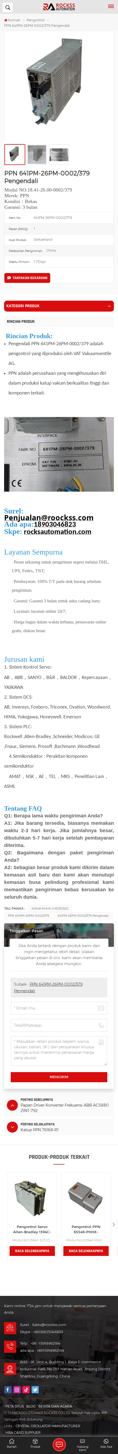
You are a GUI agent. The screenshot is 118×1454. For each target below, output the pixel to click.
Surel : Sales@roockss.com (43, 1324)
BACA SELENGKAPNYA (32, 1251)
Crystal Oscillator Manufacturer (48, 1426)
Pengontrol (35, 20)
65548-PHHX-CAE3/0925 (50, 908)
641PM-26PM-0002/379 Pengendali (83, 916)
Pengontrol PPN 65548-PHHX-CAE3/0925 (86, 1230)
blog (31, 1406)
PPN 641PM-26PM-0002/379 (28, 916)
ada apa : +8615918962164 (42, 1350)
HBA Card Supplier (23, 1432)
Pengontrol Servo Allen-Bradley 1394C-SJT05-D (32, 1230)
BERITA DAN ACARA (55, 1406)
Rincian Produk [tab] (21, 321)
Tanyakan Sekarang (30, 277)
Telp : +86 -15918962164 (40, 1343)
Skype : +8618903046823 (41, 1332)
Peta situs (14, 1406)
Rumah (14, 20)
